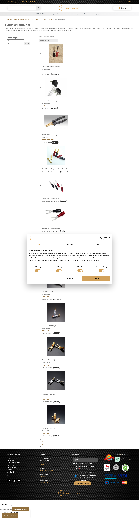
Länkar (10, 470)
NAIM (43, 106)
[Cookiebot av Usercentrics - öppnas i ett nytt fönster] (101, 238)
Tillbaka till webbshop (20, 509)
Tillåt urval (69, 278)
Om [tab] (98, 244)
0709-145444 (44, 482)
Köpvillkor (25, 2)
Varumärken (60, 14)
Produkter (39, 14)
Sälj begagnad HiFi (98, 14)
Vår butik (11, 465)
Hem (8, 458)
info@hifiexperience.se (46, 470)
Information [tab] (69, 244)
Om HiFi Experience (14, 2)
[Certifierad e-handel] (125, 468)
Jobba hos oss (35, 2)
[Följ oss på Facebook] (9, 480)
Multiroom (11, 467)
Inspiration (70, 14)
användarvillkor (83, 480)
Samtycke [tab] (41, 244)
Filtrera (27, 43)
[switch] (59, 270)
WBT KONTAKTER (48, 140)
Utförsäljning (50, 14)
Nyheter (78, 14)
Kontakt (86, 14)
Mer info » (54, 74)
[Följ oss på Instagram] (14, 480)
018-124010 (43, 476)
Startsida (8, 19)
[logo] (69, 8)
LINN (43, 72)
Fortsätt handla (10, 515)
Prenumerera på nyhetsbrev (82, 483)
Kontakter (49, 19)
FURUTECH (45, 297)
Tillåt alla (96, 278)
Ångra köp (11, 472)
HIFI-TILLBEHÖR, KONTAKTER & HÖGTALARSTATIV (28, 19)
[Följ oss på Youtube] (19, 480)
